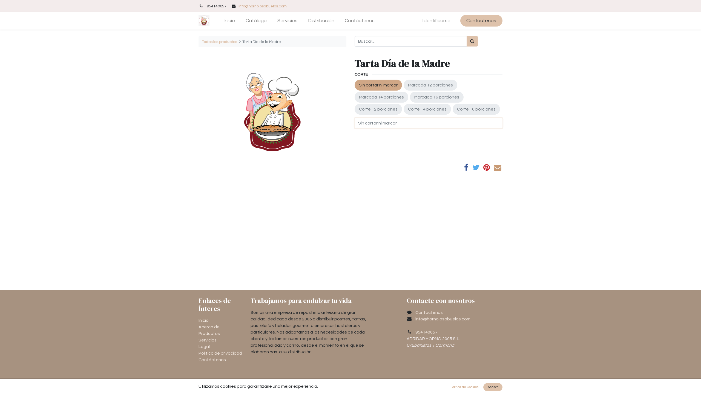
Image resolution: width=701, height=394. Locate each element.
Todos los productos (219, 42)
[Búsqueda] (472, 41)
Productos (209, 333)
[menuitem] (229, 21)
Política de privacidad (220, 353)
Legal (204, 346)
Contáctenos (481, 20)
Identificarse (436, 20)
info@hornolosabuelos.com (263, 6)
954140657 (426, 332)
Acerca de (209, 327)
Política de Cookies (464, 387)
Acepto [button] (493, 387)
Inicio (204, 320)
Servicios (208, 340)
